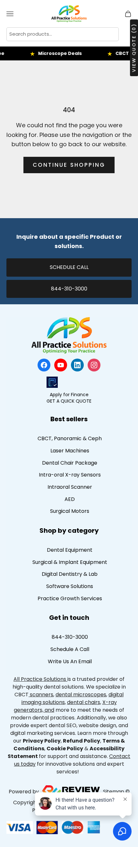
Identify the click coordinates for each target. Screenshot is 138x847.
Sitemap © (116, 792)
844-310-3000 (69, 288)
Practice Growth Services (70, 598)
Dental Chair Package (69, 463)
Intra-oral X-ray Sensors (70, 474)
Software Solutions (69, 586)
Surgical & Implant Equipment (69, 562)
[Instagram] (94, 365)
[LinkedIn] (77, 365)
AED (70, 499)
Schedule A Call (69, 649)
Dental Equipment (69, 550)
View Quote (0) (134, 47)
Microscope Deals (56, 53)
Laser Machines (69, 450)
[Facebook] (44, 365)
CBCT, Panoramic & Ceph (70, 438)
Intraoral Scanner (69, 487)
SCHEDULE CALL (69, 267)
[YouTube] (60, 365)
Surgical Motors (69, 511)
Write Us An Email (70, 661)
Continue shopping (69, 165)
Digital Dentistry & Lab (70, 574)
